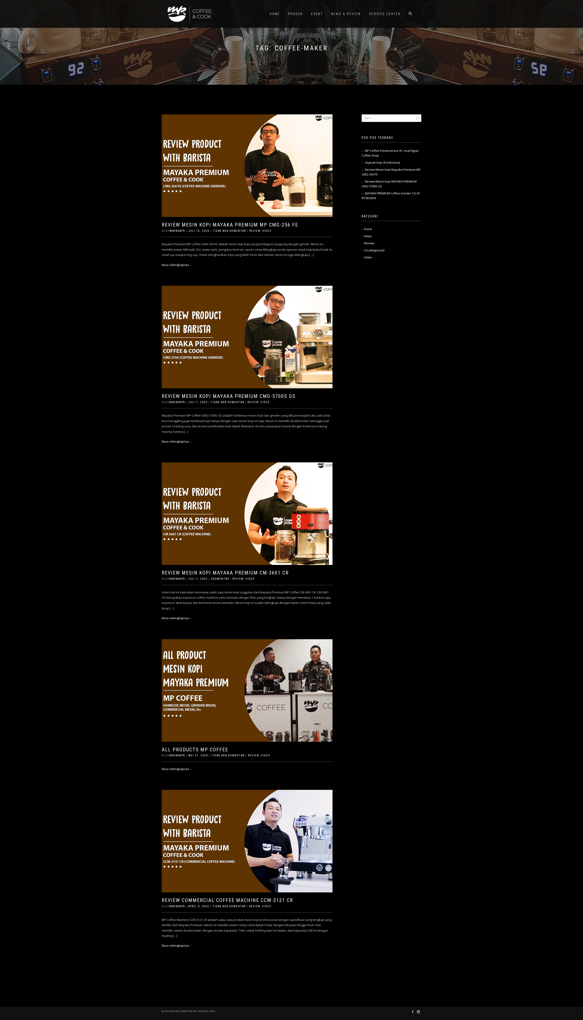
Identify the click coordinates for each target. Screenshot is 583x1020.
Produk (295, 14)
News (368, 236)
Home (275, 14)
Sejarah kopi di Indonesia (382, 162)
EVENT (317, 14)
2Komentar (220, 578)
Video (267, 230)
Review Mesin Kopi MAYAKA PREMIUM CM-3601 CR (225, 573)
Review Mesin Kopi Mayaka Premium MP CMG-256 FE (230, 225)
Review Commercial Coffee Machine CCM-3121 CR (227, 900)
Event (368, 229)
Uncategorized (374, 250)
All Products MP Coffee (195, 749)
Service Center (385, 14)
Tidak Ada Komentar (229, 230)
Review (254, 230)
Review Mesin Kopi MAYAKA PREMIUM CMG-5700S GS (229, 396)
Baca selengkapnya (175, 265)
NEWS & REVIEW (346, 14)
